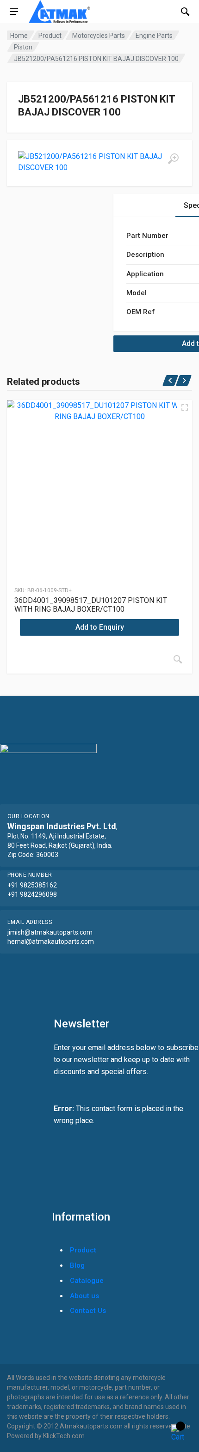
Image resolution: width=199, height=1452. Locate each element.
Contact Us (88, 1310)
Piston (23, 47)
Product (50, 35)
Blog (77, 1265)
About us (84, 1296)
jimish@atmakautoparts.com (50, 932)
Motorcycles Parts (98, 35)
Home (19, 35)
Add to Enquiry (99, 627)
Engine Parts (154, 35)
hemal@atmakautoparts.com (50, 941)
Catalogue (87, 1280)
